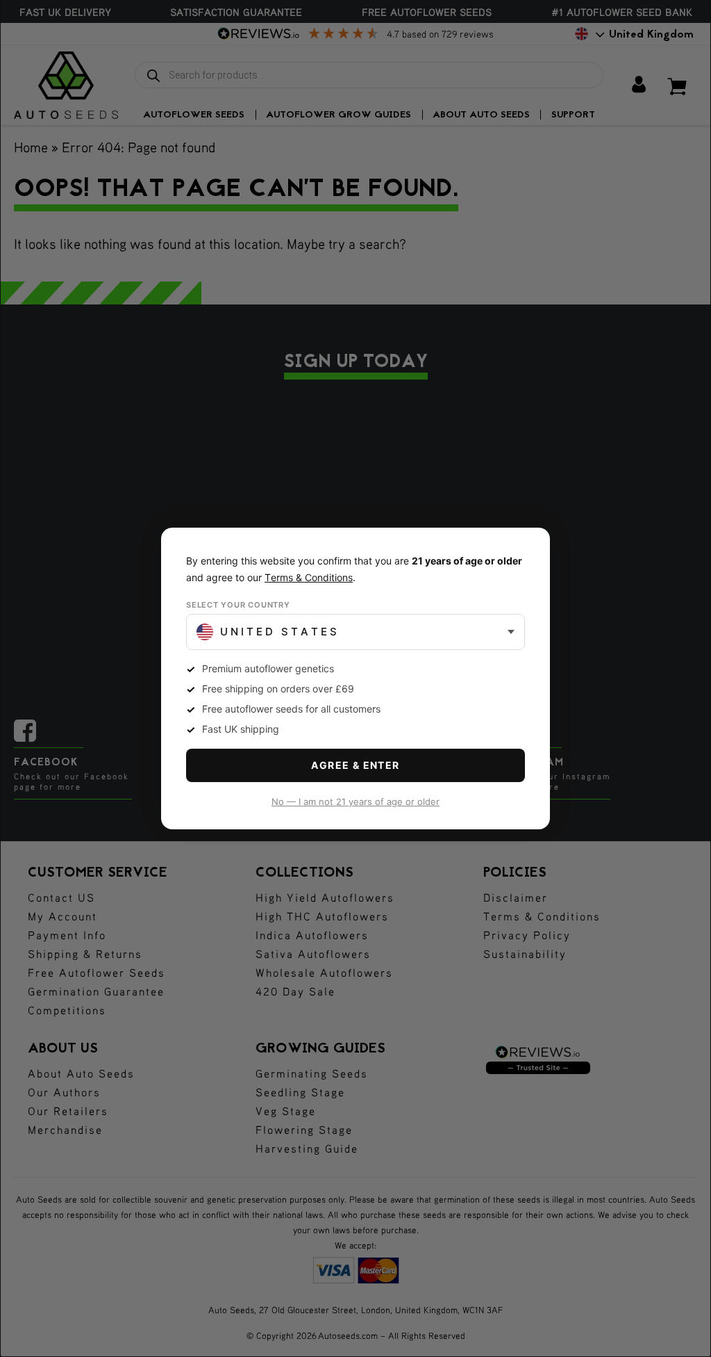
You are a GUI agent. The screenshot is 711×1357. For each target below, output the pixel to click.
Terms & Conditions (309, 577)
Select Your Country (238, 605)
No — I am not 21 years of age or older (355, 801)
